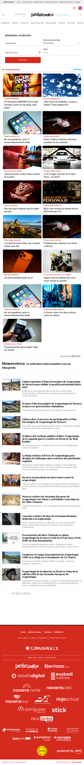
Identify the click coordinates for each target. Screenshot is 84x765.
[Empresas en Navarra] (11, 730)
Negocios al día (37, 23)
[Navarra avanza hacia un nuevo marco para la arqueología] (11, 480)
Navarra (61, 23)
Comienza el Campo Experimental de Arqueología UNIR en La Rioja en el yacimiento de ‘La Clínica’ (50, 556)
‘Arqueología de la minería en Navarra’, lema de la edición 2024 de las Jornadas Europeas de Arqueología (50, 574)
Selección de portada (51, 40)
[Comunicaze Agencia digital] (42, 648)
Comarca (24, 23)
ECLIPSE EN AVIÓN (50, 2)
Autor (45, 49)
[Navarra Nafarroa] (62, 738)
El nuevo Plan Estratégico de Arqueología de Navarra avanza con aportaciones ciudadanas (52, 405)
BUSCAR (23, 60)
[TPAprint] (21, 738)
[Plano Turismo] (72, 730)
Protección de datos (57, 638)
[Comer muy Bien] (52, 730)
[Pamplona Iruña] (42, 738)
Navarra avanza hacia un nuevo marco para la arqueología (48, 479)
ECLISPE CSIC (38, 2)
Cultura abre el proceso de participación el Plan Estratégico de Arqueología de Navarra (49, 420)
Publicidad (58, 632)
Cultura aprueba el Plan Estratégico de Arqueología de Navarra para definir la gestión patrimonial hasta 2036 (51, 384)
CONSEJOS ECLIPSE (66, 2)
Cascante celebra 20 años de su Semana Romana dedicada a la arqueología (49, 517)
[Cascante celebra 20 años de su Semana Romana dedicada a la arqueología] (11, 519)
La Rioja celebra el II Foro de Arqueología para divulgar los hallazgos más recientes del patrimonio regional (51, 458)
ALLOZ (19, 2)
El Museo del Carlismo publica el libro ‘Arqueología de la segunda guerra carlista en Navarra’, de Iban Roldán (50, 439)
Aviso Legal (22, 638)
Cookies (33, 638)
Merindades (51, 23)
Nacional (71, 23)
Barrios (15, 23)
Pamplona (5, 23)
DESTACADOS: (9, 2)
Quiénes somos (34, 632)
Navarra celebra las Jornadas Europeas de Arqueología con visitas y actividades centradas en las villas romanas (50, 499)
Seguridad (43, 638)
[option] (42, 15)
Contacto (48, 632)
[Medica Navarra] (32, 730)
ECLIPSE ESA (27, 2)
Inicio (23, 632)
